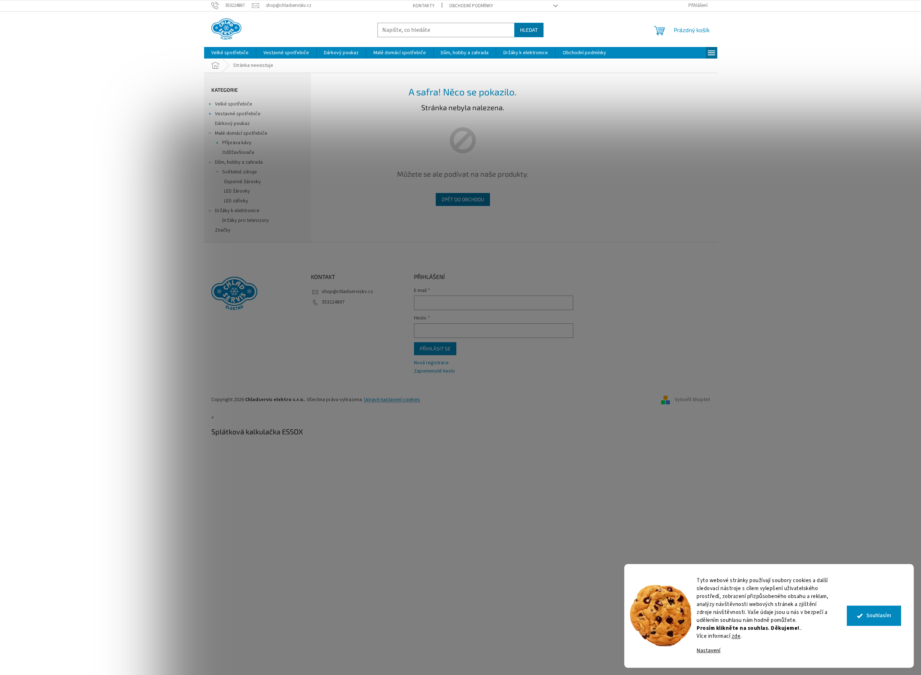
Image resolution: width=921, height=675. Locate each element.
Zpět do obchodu (463, 199)
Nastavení (709, 650)
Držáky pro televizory (245, 220)
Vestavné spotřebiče (238, 113)
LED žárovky (237, 191)
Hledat (529, 30)
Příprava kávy (237, 142)
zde (736, 636)
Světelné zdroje (239, 172)
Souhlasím (878, 615)
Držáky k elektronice (237, 210)
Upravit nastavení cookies (392, 399)
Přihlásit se (435, 348)
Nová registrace (431, 363)
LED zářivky (236, 201)
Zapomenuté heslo (434, 371)
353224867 (333, 302)
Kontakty (424, 6)
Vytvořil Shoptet (692, 399)
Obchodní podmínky (471, 6)
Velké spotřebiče (233, 104)
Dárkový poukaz (232, 123)
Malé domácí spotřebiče (241, 133)
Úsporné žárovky (242, 181)
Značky (223, 230)
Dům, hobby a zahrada (239, 162)
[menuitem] (230, 53)
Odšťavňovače (238, 152)
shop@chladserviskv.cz (347, 291)
